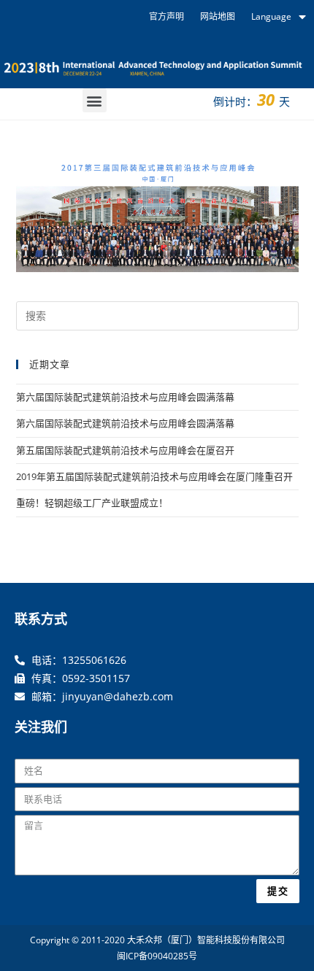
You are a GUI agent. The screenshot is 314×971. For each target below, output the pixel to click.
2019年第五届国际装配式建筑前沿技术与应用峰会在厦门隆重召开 (154, 476)
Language (271, 16)
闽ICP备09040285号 (157, 956)
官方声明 (166, 16)
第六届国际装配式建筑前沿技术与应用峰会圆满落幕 (125, 396)
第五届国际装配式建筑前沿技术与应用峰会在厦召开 (125, 450)
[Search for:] (157, 314)
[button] (95, 100)
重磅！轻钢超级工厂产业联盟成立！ (92, 502)
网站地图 (217, 16)
